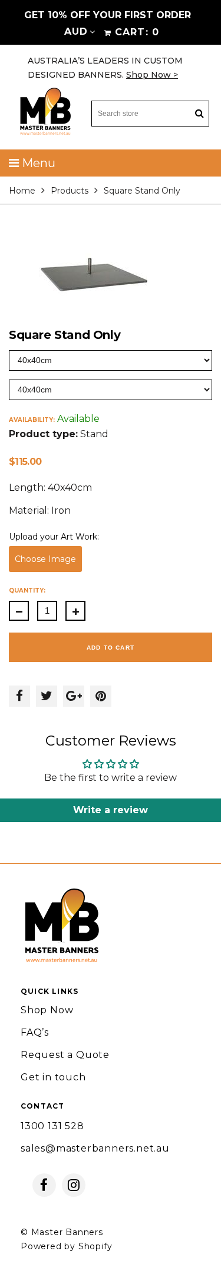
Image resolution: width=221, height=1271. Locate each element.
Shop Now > (152, 74)
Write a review (110, 810)
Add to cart (110, 647)
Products (69, 190)
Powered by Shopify (66, 1246)
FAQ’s (35, 1032)
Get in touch (53, 1077)
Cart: (137, 32)
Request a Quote (65, 1054)
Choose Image (45, 559)
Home (22, 190)
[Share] (19, 696)
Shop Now (47, 1010)
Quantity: (27, 590)
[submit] (199, 114)
